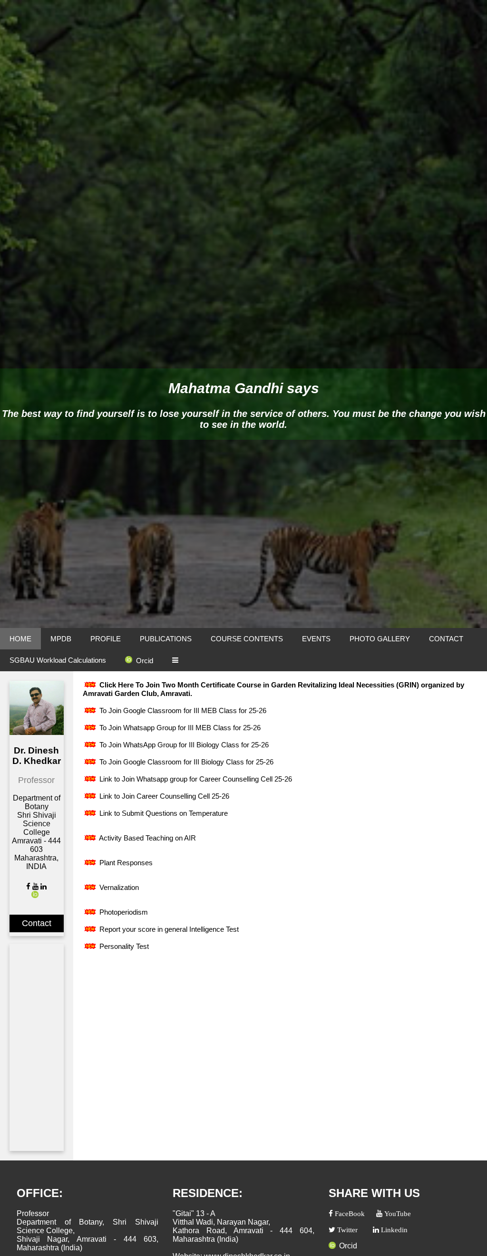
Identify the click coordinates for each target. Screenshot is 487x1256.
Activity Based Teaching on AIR (146, 838)
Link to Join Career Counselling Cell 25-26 (163, 796)
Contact (36, 923)
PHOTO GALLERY (380, 639)
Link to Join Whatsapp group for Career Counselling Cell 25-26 (194, 779)
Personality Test (123, 946)
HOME (20, 639)
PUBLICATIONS (166, 639)
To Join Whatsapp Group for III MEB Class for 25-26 (179, 728)
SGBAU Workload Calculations (58, 660)
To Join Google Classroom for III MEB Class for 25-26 (181, 710)
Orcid (144, 661)
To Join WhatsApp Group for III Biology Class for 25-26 (183, 745)
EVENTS (316, 639)
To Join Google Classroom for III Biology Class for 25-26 (185, 762)
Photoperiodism (122, 912)
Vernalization (118, 887)
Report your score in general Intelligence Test (168, 929)
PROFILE (105, 639)
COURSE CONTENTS (247, 639)
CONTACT (446, 639)
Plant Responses (125, 863)
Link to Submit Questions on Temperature (162, 813)
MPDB (60, 639)
